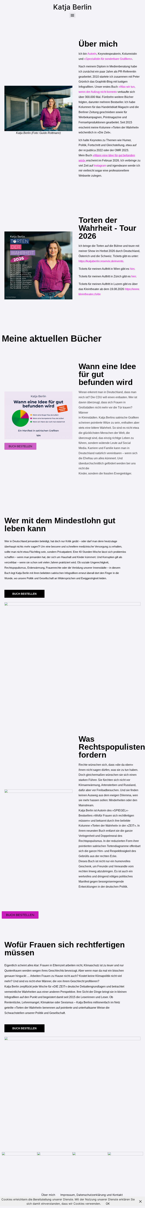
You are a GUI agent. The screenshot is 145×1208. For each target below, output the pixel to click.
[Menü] (72, 15)
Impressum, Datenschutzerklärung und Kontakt (91, 1195)
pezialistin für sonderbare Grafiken (108, 58)
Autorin (91, 53)
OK (108, 1203)
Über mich (48, 1195)
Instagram (100, 165)
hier (132, 268)
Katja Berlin (72, 7)
